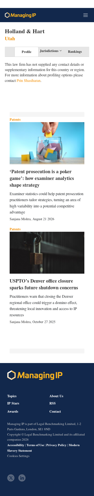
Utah (10, 38)
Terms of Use (35, 445)
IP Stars (13, 403)
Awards (12, 411)
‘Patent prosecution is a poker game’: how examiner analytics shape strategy (42, 178)
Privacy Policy (56, 445)
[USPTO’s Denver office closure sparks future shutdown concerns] (47, 253)
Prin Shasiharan (28, 80)
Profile (26, 51)
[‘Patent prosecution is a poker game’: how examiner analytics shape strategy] (47, 143)
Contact (55, 411)
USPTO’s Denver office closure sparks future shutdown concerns (44, 284)
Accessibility (15, 445)
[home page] (20, 15)
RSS (52, 403)
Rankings (75, 51)
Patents (15, 119)
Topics (11, 395)
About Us (56, 395)
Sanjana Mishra (20, 219)
